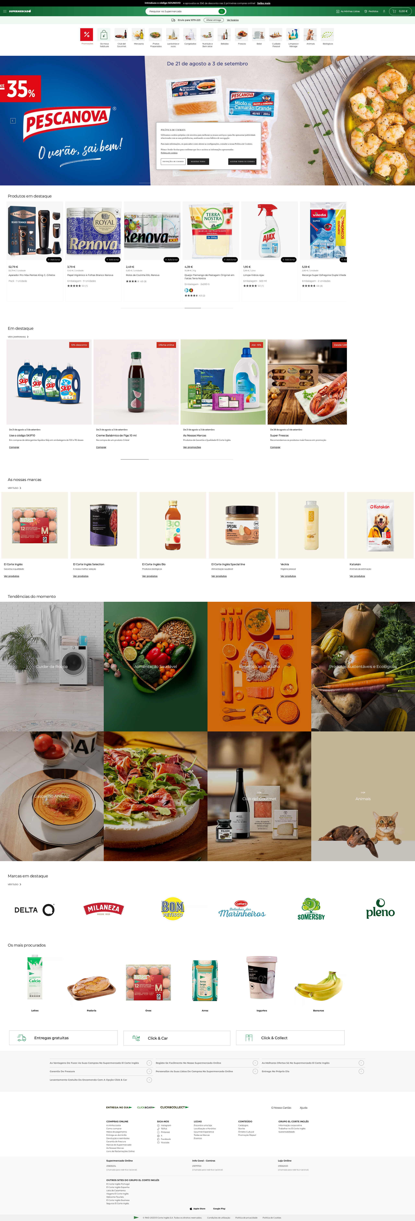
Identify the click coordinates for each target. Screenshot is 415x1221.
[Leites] (34, 977)
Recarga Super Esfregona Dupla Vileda (207, 275)
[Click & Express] (119, 1107)
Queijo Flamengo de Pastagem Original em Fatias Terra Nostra (92, 277)
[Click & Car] (146, 1107)
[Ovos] (148, 977)
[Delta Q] (34, 908)
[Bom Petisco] (173, 908)
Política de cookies (169, 153)
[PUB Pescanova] (207, 120)
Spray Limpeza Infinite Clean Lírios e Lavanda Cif (327, 277)
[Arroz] (205, 977)
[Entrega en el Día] (175, 1107)
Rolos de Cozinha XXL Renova (25, 275)
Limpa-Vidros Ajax (136, 275)
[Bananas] (318, 977)
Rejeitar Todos (198, 161)
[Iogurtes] (261, 977)
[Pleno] (380, 908)
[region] (208, 146)
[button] (101, 1062)
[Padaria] (91, 977)
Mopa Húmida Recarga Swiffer (260, 275)
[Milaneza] (103, 908)
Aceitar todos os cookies (242, 161)
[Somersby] (311, 908)
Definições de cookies (173, 161)
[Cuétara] (242, 908)
